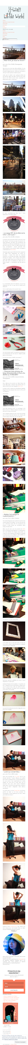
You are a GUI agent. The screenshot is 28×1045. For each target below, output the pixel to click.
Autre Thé (20, 386)
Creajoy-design (13, 1044)
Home (4, 20)
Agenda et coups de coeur (9, 22)
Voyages (5, 65)
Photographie (18, 64)
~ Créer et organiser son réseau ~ (10, 996)
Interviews (5, 23)
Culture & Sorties (19, 376)
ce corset (17, 776)
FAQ (4, 26)
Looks (16, 774)
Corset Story (17, 790)
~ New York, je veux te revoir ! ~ (14, 61)
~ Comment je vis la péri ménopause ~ (11, 997)
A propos (5, 24)
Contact (4, 27)
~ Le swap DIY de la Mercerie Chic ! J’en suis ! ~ (14, 234)
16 (10, 1031)
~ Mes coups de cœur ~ (8, 1002)
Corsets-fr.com (13, 926)
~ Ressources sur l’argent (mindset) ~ (11, 999)
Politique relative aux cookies (11, 1039)
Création (17, 237)
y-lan (6, 64)
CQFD (23, 528)
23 (10, 1033)
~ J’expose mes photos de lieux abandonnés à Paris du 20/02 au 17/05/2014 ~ (14, 373)
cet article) (13, 249)
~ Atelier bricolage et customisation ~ (11, 515)
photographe (21, 959)
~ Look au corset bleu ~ (12, 772)
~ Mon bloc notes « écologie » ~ (10, 1000)
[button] (14, 88)
